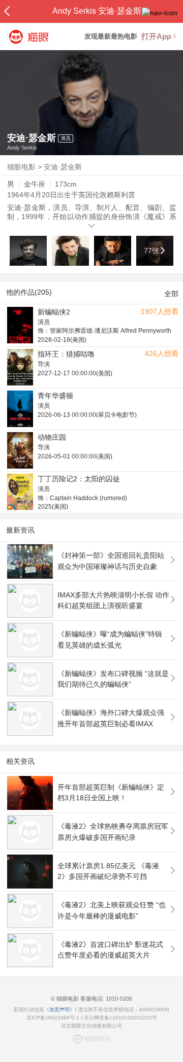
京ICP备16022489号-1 (52, 1017)
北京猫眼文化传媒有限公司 (91, 1026)
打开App (156, 36)
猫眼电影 (21, 167)
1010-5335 (118, 999)
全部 (171, 294)
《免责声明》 (59, 1009)
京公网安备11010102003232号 (120, 1017)
